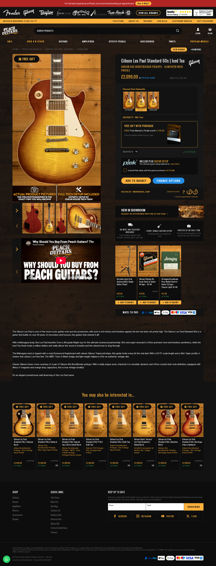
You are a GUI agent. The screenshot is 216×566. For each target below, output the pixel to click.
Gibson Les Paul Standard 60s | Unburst (48, 444)
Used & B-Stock (35, 41)
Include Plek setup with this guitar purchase (151, 170)
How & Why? (143, 3)
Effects (15, 510)
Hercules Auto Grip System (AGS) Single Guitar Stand (125, 282)
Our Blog (54, 506)
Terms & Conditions (59, 527)
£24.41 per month (148, 77)
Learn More (174, 164)
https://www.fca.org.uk (21, 552)
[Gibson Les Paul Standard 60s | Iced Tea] (56, 120)
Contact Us (55, 510)
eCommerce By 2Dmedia (22, 560)
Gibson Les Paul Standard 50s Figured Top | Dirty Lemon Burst (71, 447)
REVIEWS (148, 21)
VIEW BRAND (179, 49)
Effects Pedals (117, 41)
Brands (15, 519)
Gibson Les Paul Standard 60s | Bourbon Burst (168, 446)
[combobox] (130, 151)
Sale (9, 41)
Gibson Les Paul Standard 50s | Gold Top (120, 444)
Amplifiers (88, 41)
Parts (172, 41)
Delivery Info (56, 514)
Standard (82, 49)
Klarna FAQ (55, 523)
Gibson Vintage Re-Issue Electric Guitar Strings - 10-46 (147, 282)
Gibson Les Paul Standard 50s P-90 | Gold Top (95, 446)
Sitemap (49, 557)
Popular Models (31, 49)
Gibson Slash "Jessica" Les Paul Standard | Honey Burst (144, 446)
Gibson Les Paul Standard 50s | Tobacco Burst (23, 446)
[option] (32, 218)
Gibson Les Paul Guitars (59, 49)
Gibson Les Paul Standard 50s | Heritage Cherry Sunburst (192, 446)
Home (15, 49)
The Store (55, 497)
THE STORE (118, 21)
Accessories (147, 41)
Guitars (63, 41)
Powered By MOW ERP (42, 560)
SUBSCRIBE (193, 506)
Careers (54, 532)
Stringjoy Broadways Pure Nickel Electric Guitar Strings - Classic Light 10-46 (169, 283)
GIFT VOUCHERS (205, 21)
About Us (54, 501)
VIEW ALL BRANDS (148, 12)
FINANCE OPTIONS (168, 181)
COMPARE (196, 49)
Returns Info (56, 519)
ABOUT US (134, 21)
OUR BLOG (162, 21)
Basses (15, 501)
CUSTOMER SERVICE (182, 21)
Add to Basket (127, 302)
